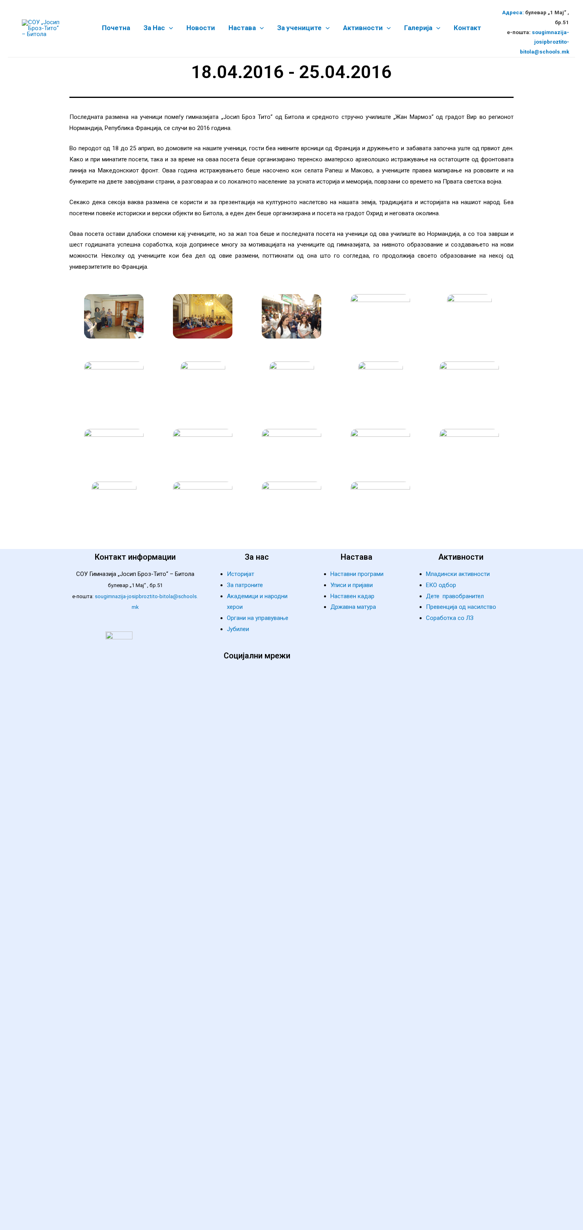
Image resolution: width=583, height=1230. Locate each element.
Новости (200, 28)
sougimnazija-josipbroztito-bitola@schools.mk (544, 42)
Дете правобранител (455, 596)
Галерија (418, 28)
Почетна (116, 28)
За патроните (245, 585)
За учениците (299, 28)
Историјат (240, 574)
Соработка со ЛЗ (450, 618)
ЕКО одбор (441, 585)
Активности (363, 28)
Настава (242, 28)
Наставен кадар (352, 596)
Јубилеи (238, 629)
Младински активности (458, 574)
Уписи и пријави (351, 585)
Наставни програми (357, 574)
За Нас (154, 28)
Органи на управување (257, 618)
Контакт (467, 28)
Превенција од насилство (461, 606)
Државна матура (353, 606)
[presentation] (169, 28)
